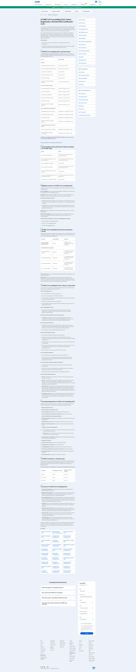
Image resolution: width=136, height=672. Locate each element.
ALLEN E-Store (92, 4)
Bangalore (81, 644)
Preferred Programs (82, 611)
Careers (42, 652)
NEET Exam (91, 646)
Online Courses (72, 646)
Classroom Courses (38, 4)
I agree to (82, 623)
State (80, 617)
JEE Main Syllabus (92, 660)
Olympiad (90, 654)
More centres (81, 650)
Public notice (43, 650)
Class (80, 600)
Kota (80, 642)
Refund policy (52, 642)
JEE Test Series (71, 658)
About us (42, 642)
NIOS (90, 650)
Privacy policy (43, 648)
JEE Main (90, 642)
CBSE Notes (91, 648)
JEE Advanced (91, 644)
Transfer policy (52, 644)
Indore (80, 646)
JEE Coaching (62, 644)
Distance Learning (72, 648)
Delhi (80, 648)
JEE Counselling (91, 656)
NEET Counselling (92, 658)
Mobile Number (82, 594)
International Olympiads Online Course (72, 653)
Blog (41, 644)
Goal (80, 605)
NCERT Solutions (92, 652)
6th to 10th (62, 646)
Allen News (42, 646)
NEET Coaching (62, 642)
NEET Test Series (72, 656)
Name (80, 588)
